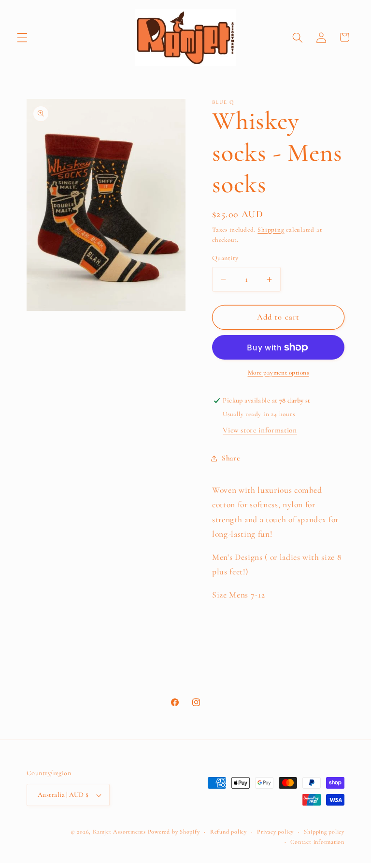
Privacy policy (275, 831)
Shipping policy (324, 831)
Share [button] (231, 458)
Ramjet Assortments (119, 831)
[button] (22, 37)
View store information (260, 430)
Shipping (270, 230)
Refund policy (228, 831)
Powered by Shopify (174, 831)
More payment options (278, 372)
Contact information (317, 841)
